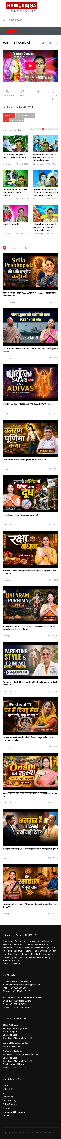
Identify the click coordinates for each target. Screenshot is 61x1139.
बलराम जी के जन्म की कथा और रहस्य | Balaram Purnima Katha (25, 459)
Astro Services (10, 1104)
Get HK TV (8, 1115)
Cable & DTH (9, 1088)
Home (5, 1085)
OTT (5, 1092)
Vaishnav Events (25, 115)
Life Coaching (9, 1100)
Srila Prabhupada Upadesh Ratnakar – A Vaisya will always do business (45, 227)
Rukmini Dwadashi (11, 224)
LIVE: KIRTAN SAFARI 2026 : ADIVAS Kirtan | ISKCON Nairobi (28, 404)
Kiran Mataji (16, 120)
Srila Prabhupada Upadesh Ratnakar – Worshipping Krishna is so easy (45, 157)
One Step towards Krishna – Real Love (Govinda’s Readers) (15, 192)
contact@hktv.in (16, 1064)
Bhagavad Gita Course (14, 1111)
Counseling (8, 1096)
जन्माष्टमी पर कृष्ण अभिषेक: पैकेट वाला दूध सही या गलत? (20, 515)
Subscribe (11, 31)
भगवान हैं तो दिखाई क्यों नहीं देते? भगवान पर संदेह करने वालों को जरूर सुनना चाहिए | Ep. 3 (30, 848)
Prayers (6, 1108)
